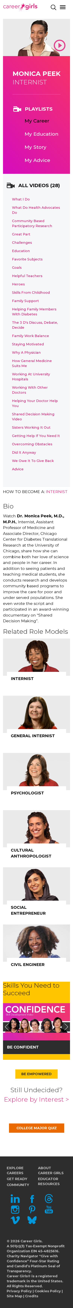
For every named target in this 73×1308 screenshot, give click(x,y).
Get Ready (17, 1179)
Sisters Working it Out (31, 428)
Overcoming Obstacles (32, 444)
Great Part (21, 234)
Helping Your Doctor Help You (35, 403)
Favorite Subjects (27, 259)
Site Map (14, 1296)
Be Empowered (36, 1074)
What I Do (21, 199)
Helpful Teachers (27, 276)
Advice (18, 469)
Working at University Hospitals (31, 376)
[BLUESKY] (32, 1224)
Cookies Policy (48, 1291)
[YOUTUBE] (49, 1213)
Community (18, 1185)
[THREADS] (49, 1202)
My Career (37, 121)
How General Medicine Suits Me (32, 363)
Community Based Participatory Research (32, 223)
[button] (6, 1026)
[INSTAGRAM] (15, 1213)
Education (21, 251)
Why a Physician (26, 353)
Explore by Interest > (36, 1099)
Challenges (22, 243)
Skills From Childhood (31, 293)
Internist (57, 491)
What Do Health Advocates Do (36, 210)
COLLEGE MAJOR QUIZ (36, 1128)
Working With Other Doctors (30, 390)
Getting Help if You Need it (36, 436)
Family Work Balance (30, 336)
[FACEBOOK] (32, 1202)
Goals (17, 268)
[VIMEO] (15, 1224)
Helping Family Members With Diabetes (34, 311)
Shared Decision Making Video (33, 416)
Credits (31, 1296)
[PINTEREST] (32, 1213)
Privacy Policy (19, 1291)
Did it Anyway (24, 452)
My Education (41, 134)
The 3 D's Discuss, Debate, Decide (35, 325)
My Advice (37, 160)
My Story (35, 147)
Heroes (18, 284)
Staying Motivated (28, 344)
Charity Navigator (22, 1256)
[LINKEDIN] (15, 1202)
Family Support (25, 301)
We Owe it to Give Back (33, 461)
